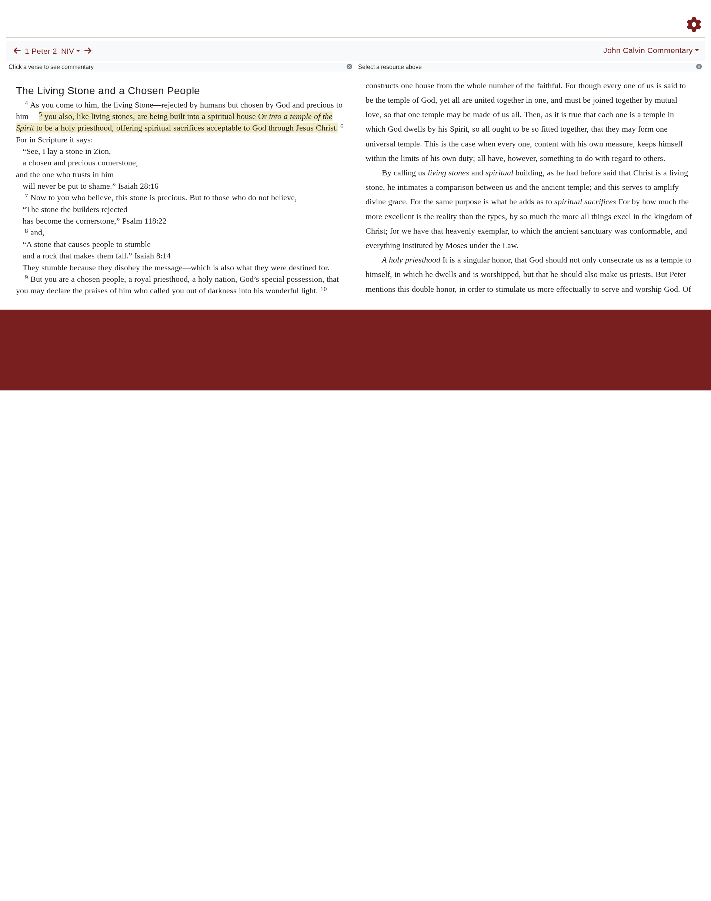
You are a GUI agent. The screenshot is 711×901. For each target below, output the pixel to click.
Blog (607, 14)
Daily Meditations (571, 14)
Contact (404, 335)
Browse (464, 14)
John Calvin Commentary (648, 50)
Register (691, 14)
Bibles (341, 335)
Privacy (389, 335)
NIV (67, 51)
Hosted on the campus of (318, 369)
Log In (665, 14)
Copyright (371, 335)
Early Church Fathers (514, 14)
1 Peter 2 (41, 51)
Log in (293, 335)
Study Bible (635, 14)
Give (419, 335)
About (354, 335)
